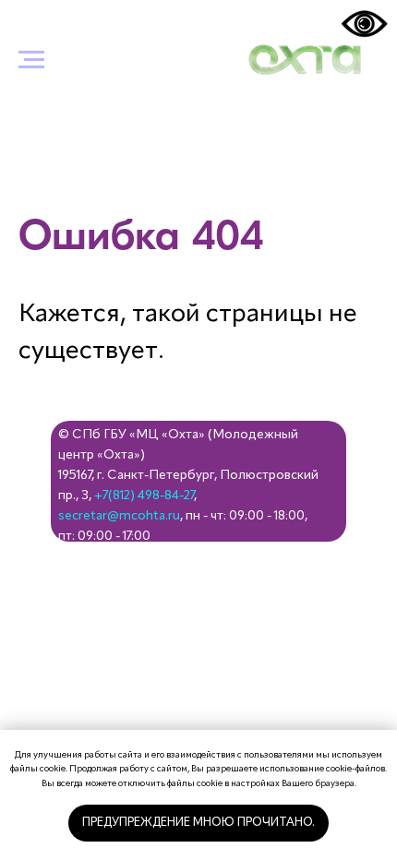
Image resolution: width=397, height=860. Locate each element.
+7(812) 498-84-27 (144, 495)
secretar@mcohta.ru (119, 515)
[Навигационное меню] (31, 60)
